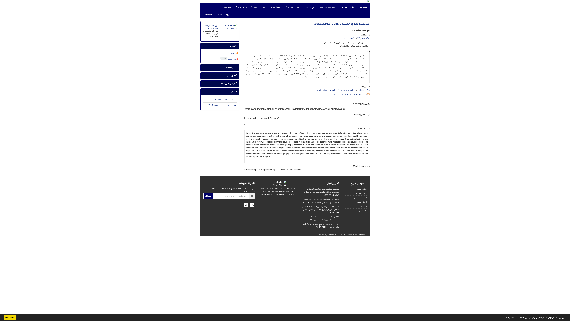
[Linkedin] (252, 205)
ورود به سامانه (224, 14)
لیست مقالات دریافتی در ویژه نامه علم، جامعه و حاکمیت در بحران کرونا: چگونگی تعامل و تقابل (320, 207)
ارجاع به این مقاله (228, 84)
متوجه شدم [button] (9, 317)
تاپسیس (332, 90)
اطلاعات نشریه (348, 7)
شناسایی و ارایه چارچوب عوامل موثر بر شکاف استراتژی (342, 23)
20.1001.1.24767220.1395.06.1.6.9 (350, 95)
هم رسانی (231, 76)
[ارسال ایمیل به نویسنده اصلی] (359, 37)
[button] (504, 317)
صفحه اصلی (362, 7)
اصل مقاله (228, 59)
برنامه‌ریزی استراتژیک (346, 90)
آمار (233, 92)
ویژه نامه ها (242, 7)
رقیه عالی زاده (349, 38)
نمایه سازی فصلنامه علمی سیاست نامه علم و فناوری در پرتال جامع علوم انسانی (321, 200)
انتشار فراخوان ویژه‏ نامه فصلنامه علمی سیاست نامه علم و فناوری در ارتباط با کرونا (320, 218)
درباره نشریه (361, 193)
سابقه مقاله (230, 68)
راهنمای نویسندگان (292, 7)
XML (233, 53)
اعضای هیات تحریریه (328, 7)
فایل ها (232, 46)
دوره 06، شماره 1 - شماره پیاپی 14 (211, 27)
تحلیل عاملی (322, 90)
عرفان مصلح (365, 38)
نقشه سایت (362, 211)
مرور (255, 7)
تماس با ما (227, 7)
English (207, 14)
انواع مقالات (310, 7)
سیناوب (321, 234)
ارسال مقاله (275, 7)
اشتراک (208, 196)
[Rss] (246, 205)
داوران (263, 7)
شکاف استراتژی (363, 90)
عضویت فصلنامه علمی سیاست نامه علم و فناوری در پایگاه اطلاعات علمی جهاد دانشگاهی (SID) (321, 192)
